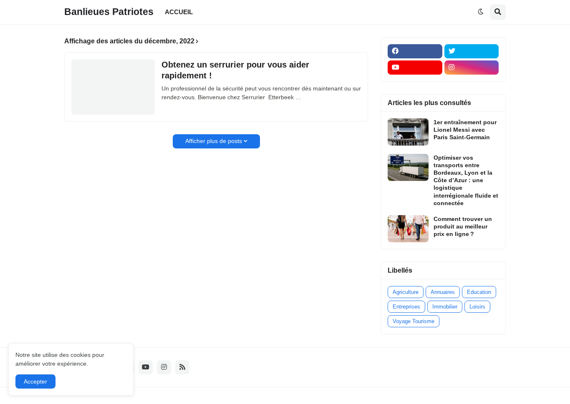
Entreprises (406, 307)
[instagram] (471, 67)
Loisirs (477, 307)
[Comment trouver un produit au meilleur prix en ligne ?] (408, 228)
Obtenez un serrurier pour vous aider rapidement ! (235, 70)
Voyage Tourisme (413, 321)
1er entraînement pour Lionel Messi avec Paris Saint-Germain (465, 130)
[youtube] (415, 67)
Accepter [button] (35, 381)
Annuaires (443, 292)
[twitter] (471, 51)
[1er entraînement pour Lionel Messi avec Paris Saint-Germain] (408, 132)
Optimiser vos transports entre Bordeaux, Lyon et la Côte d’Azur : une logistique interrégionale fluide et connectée (466, 180)
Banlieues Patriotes (109, 11)
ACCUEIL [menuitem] (179, 11)
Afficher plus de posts (213, 141)
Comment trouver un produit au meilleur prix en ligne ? (463, 226)
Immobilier (444, 307)
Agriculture (406, 292)
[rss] (182, 367)
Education (479, 292)
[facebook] (415, 51)
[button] (481, 12)
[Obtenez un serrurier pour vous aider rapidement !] (113, 87)
